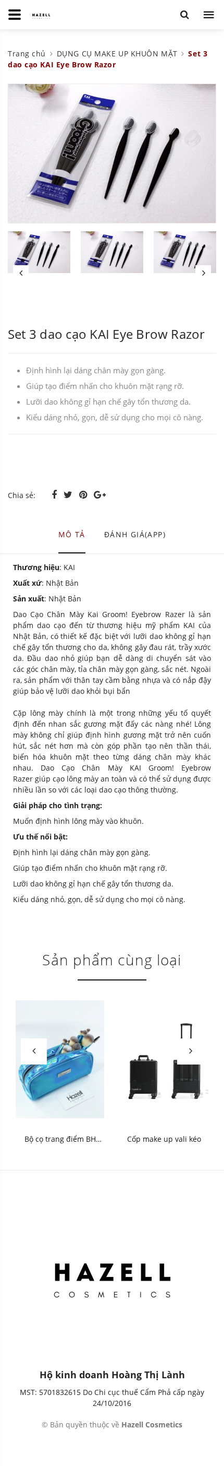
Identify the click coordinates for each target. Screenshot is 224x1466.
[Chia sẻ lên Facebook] (55, 494)
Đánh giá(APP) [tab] (135, 534)
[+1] (100, 494)
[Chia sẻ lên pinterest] (84, 494)
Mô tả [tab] (71, 534)
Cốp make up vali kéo (164, 1139)
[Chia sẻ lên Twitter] (69, 494)
